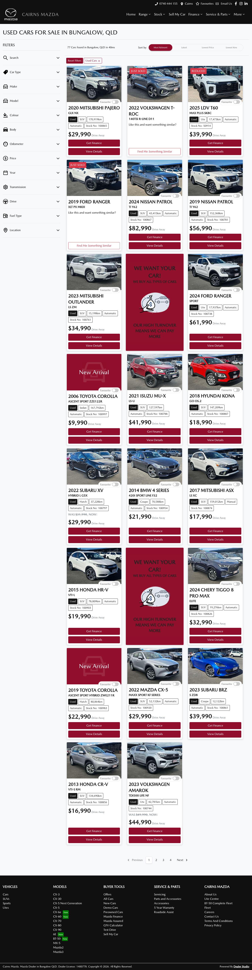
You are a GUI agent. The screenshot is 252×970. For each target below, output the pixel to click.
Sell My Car (177, 14)
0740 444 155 (168, 3)
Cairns (189, 3)
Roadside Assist (164, 912)
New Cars (109, 903)
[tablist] (196, 47)
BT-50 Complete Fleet (218, 903)
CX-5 (56, 907)
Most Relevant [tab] (160, 47)
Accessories (161, 903)
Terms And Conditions (218, 921)
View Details (94, 151)
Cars (5, 894)
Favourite (105, 101)
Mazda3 (58, 952)
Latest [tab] (184, 47)
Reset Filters (74, 60)
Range (143, 14)
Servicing (159, 894)
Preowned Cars (113, 912)
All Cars (108, 899)
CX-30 (57, 899)
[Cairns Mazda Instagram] (241, 3)
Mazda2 (58, 947)
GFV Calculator (113, 925)
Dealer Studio (241, 966)
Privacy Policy (212, 925)
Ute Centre (211, 899)
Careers (209, 912)
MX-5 (56, 943)
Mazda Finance (113, 916)
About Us (210, 894)
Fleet (207, 907)
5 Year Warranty (164, 907)
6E (54, 934)
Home (131, 14)
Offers (107, 894)
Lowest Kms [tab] (231, 47)
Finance (194, 14)
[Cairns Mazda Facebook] (236, 3)
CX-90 (57, 930)
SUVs (6, 899)
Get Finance (94, 143)
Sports (7, 903)
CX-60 (57, 916)
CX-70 (57, 921)
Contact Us (211, 916)
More (238, 14)
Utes (6, 907)
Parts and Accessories (167, 899)
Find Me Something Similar (154, 151)
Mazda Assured (113, 921)
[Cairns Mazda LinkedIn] (246, 3)
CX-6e (57, 912)
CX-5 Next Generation (67, 903)
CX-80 (57, 925)
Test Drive (109, 930)
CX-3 (56, 894)
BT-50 (57, 938)
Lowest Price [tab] (208, 47)
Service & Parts (216, 14)
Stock (158, 14)
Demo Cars (110, 907)
